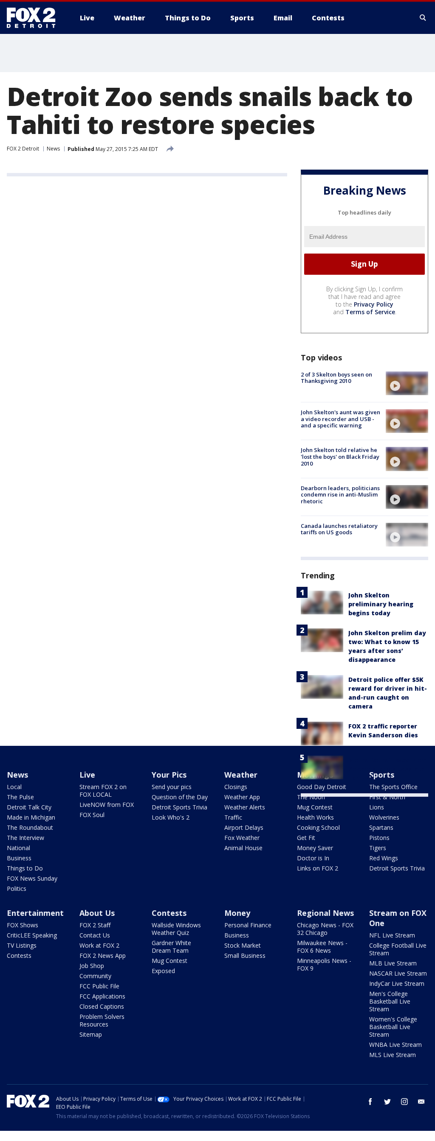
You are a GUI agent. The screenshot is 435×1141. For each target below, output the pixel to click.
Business (19, 858)
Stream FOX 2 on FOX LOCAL (103, 790)
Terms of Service (370, 312)
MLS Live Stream (392, 1055)
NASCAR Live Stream (398, 973)
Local (14, 787)
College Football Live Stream (398, 949)
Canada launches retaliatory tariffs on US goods (339, 529)
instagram (404, 1101)
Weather (240, 775)
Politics (16, 888)
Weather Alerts (244, 807)
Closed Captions (101, 1006)
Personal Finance (247, 925)
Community (95, 976)
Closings (235, 787)
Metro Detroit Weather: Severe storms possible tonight (387, 769)
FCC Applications (102, 996)
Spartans (381, 827)
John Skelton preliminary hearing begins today (380, 604)
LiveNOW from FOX (106, 805)
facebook (370, 1101)
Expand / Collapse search (423, 18)
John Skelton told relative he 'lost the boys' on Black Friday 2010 (340, 456)
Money (237, 913)
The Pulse (20, 797)
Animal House (243, 848)
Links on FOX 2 (317, 868)
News (53, 148)
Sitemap (90, 1034)
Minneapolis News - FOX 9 (324, 964)
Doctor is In (313, 858)
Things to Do (25, 868)
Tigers (377, 848)
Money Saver (315, 848)
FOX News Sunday (32, 878)
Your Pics (169, 775)
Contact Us (94, 935)
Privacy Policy (373, 304)
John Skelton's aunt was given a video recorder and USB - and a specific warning (340, 418)
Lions (376, 807)
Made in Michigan (31, 817)
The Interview (25, 838)
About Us (97, 913)
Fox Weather (242, 838)
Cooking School (318, 827)
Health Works (315, 817)
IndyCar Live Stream (396, 983)
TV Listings (22, 945)
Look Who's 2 (170, 817)
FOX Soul (92, 815)
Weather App (242, 797)
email (421, 1101)
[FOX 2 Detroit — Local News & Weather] (35, 18)
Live (87, 775)
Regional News (325, 913)
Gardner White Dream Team (171, 946)
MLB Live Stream (393, 963)
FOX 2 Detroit (23, 148)
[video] (407, 383)
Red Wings (383, 858)
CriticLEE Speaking (32, 935)
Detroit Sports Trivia (179, 807)
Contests (19, 955)
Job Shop (91, 966)
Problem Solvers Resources (101, 1020)
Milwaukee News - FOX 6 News (322, 946)
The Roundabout (30, 827)
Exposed (163, 971)
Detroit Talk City (29, 807)
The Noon (311, 797)
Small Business (245, 955)
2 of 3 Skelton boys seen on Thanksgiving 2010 (336, 378)
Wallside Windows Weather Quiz (176, 929)
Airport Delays (243, 827)
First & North (387, 797)
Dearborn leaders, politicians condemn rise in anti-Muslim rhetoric (340, 494)
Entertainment (35, 913)
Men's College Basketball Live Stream (389, 1001)
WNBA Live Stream (395, 1045)
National (18, 848)
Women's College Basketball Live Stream (393, 1026)
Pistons (379, 838)
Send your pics (172, 787)
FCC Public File (99, 986)
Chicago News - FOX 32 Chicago (325, 929)
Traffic (233, 817)
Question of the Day (180, 797)
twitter (387, 1101)
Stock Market (242, 945)
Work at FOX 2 (99, 945)
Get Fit (306, 838)
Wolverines (384, 817)
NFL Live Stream (392, 935)
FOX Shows (22, 925)
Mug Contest (315, 807)
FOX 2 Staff (94, 925)
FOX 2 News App (102, 955)
